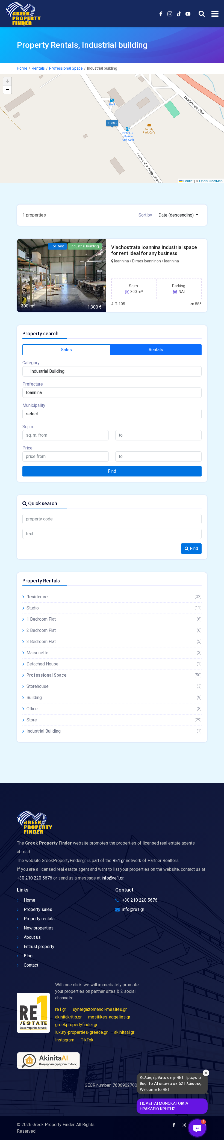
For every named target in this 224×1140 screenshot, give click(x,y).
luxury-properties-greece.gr (81, 1032)
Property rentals (39, 918)
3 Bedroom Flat (114, 641)
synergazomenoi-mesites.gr (100, 1009)
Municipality (33, 405)
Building (114, 697)
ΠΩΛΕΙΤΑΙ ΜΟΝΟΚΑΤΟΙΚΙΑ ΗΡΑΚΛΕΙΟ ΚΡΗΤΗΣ (164, 1106)
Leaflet (187, 180)
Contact (31, 965)
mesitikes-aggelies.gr (109, 1017)
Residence (114, 596)
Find (112, 471)
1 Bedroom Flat (114, 619)
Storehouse (114, 686)
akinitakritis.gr (68, 1017)
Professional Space (66, 68)
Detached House (114, 664)
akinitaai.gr (124, 1032)
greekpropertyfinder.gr (76, 1024)
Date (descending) (176, 215)
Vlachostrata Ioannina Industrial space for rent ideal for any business (154, 250)
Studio (114, 608)
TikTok (87, 1040)
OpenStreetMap (211, 180)
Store (114, 720)
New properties (39, 928)
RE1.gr (119, 860)
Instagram (64, 1040)
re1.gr (60, 1009)
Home (22, 68)
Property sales (38, 909)
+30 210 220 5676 (34, 878)
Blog (28, 955)
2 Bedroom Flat (114, 630)
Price (27, 448)
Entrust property (39, 946)
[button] (112, 123)
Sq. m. (28, 426)
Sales (66, 349)
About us (32, 937)
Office (114, 708)
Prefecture (32, 384)
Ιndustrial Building (114, 731)
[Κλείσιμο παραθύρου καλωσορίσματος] (206, 1073)
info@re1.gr (112, 878)
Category (31, 362)
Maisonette (114, 652)
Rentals (38, 68)
